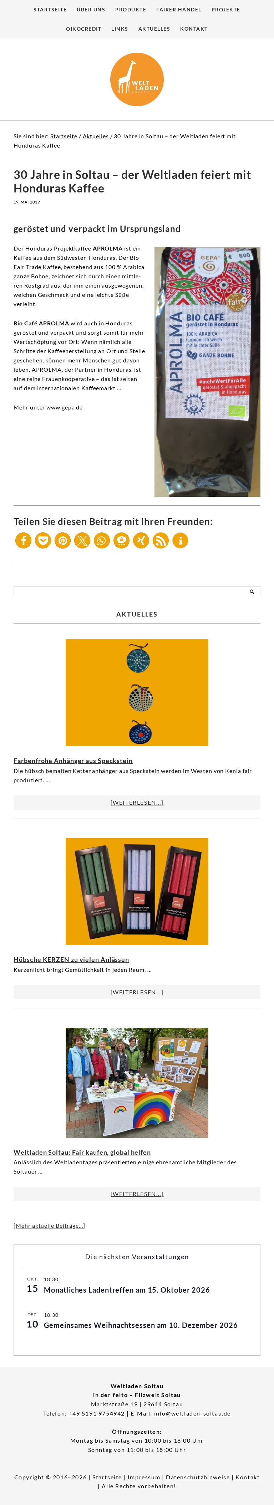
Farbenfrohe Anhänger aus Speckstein (73, 760)
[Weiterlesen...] (137, 802)
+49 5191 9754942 (96, 1413)
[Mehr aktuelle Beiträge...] (49, 1225)
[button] (23, 540)
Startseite (107, 1477)
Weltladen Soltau (137, 79)
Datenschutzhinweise (198, 1477)
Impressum (144, 1477)
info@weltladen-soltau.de (192, 1413)
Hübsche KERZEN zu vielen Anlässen (71, 959)
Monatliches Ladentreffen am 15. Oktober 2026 (127, 1289)
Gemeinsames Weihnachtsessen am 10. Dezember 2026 (141, 1325)
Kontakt (247, 1477)
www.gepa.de (64, 407)
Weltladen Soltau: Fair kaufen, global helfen (82, 1152)
